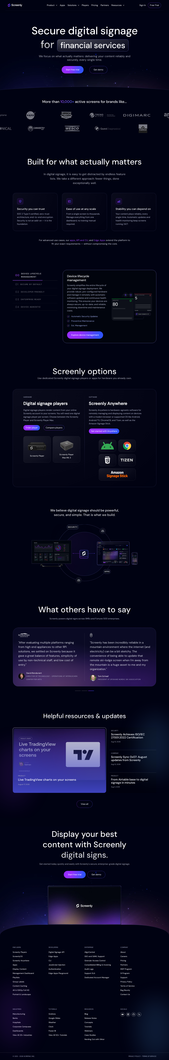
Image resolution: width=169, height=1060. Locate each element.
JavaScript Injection (57, 965)
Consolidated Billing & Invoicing (97, 965)
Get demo (98, 69)
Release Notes (90, 1018)
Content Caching (20, 986)
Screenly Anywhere (21, 960)
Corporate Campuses (22, 1026)
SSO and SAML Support (94, 956)
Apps (62, 5)
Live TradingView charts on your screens (47, 780)
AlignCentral (89, 952)
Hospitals (17, 1022)
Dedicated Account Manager (96, 977)
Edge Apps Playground (58, 973)
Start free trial (72, 69)
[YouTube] (122, 1014)
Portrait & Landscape (22, 994)
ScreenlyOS (18, 956)
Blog (86, 1014)
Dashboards (18, 1031)
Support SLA (89, 973)
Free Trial (154, 5)
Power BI (52, 1031)
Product (51, 5)
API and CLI (82, 240)
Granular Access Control (94, 960)
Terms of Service (127, 986)
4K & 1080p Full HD (21, 990)
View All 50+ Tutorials (58, 1035)
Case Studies (90, 1035)
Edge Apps (99, 240)
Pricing (94, 5)
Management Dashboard (23, 973)
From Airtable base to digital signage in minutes (129, 781)
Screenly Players (20, 952)
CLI (50, 960)
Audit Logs (88, 969)
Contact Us (125, 994)
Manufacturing (19, 1014)
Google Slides (54, 1018)
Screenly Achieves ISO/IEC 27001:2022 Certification (128, 736)
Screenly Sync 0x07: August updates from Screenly (129, 758)
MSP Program (126, 969)
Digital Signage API (56, 952)
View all (84, 804)
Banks (15, 1018)
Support (123, 977)
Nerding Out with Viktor (94, 1039)
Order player (31, 427)
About (123, 952)
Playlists (16, 977)
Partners (105, 5)
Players (85, 5)
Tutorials (88, 1026)
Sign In (142, 5)
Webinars (88, 1031)
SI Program (125, 973)
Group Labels (18, 982)
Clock (51, 1026)
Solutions (72, 5)
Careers (123, 956)
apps (72, 240)
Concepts (88, 1022)
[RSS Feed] (139, 1014)
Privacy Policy (126, 982)
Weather (52, 1022)
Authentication (55, 969)
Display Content (19, 969)
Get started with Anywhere (104, 431)
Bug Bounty (125, 990)
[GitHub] (134, 1014)
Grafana (52, 1014)
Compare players (54, 427)
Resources (116, 5)
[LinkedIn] (128, 1014)
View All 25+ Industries (22, 1035)
